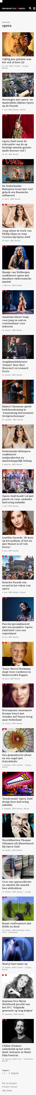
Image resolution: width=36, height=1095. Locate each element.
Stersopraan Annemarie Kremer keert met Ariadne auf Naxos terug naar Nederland (17, 715)
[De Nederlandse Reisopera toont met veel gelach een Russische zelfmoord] (18, 171)
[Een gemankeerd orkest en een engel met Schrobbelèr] (18, 740)
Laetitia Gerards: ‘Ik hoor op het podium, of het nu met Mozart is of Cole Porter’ (17, 542)
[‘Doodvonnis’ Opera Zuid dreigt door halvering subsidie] (18, 784)
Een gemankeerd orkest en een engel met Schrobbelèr (17, 758)
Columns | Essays (21, 66)
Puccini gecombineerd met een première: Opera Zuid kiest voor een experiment (17, 628)
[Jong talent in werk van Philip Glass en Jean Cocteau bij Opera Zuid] (18, 216)
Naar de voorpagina (9, 1083)
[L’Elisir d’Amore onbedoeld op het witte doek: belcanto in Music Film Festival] (18, 1031)
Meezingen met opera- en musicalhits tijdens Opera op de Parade (18, 102)
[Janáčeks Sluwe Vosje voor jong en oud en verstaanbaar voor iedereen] (18, 302)
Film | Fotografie (10, 932)
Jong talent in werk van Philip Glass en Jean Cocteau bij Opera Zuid (17, 234)
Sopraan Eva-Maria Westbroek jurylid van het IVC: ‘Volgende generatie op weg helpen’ (18, 1005)
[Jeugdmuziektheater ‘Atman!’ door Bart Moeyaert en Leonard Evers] (18, 347)
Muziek (5, 68)
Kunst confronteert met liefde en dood (16, 925)
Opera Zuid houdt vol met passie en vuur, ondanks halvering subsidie (18, 499)
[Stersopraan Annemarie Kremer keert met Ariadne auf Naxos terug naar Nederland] (18, 695)
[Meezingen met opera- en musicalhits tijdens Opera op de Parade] (18, 85)
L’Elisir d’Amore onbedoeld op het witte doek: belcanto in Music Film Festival (16, 1050)
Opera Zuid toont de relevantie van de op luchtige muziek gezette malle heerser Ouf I (16, 146)
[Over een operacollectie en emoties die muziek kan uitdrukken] (18, 867)
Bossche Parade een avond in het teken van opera (16, 585)
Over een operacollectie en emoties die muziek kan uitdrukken (16, 885)
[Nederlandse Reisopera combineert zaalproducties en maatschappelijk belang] (18, 436)
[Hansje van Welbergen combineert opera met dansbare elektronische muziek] (18, 257)
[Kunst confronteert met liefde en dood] (18, 909)
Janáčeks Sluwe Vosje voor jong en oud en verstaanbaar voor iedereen (15, 321)
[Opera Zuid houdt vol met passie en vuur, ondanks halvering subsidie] (18, 481)
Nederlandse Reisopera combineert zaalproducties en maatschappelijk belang (17, 456)
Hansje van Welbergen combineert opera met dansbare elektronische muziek (16, 277)
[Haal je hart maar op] (18, 949)
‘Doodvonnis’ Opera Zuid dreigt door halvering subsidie (17, 802)
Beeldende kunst (23, 930)
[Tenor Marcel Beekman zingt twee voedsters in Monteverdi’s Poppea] (18, 654)
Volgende (15, 1073)
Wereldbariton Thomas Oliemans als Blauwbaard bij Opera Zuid (18, 843)
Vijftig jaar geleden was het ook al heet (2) (16, 61)
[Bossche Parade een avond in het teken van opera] (18, 567)
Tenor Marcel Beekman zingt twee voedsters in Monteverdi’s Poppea (16, 672)
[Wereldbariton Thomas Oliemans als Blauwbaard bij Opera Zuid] (18, 825)
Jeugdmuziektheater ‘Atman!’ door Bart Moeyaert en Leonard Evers (15, 366)
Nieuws (23, 110)
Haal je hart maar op (14, 963)
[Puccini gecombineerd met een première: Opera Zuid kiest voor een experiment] (18, 609)
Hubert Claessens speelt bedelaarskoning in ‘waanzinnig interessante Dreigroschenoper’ (18, 411)
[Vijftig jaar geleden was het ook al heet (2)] (18, 44)
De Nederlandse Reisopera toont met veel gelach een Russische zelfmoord (17, 190)
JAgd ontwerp (7, 1090)
